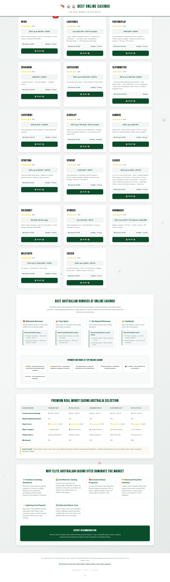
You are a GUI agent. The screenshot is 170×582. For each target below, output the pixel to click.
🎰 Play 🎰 (39, 51)
